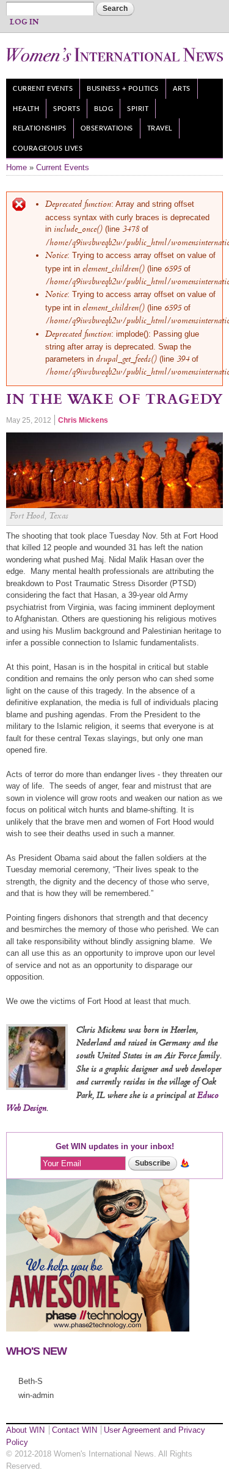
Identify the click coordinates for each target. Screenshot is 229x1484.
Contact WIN (74, 1430)
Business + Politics (123, 89)
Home (16, 167)
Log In (24, 22)
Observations (107, 128)
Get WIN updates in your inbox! (115, 1146)
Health (26, 109)
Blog (103, 109)
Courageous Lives (47, 148)
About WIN (25, 1430)
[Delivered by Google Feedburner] (184, 1162)
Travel (159, 128)
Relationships (40, 128)
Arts (182, 89)
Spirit (137, 109)
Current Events (43, 89)
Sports (66, 109)
